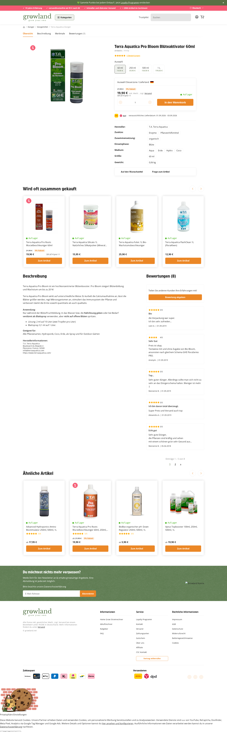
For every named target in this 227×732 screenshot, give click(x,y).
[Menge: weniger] (120, 102)
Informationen (107, 612)
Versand (148, 93)
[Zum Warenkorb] (202, 17)
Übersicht (28, 33)
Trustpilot (144, 17)
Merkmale (60, 33)
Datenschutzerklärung (11, 726)
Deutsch (196, 8)
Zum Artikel (44, 260)
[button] (127, 55)
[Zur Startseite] (37, 17)
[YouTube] (195, 677)
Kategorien (66, 17)
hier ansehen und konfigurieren (117, 723)
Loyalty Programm (130, 2)
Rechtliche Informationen (185, 612)
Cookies (175, 643)
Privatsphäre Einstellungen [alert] (13, 714)
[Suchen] (187, 17)
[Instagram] (201, 677)
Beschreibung (44, 33)
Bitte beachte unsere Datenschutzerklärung (44, 586)
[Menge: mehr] (150, 102)
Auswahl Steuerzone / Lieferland (133, 82)
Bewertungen (77, 33)
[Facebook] (189, 677)
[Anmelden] (196, 17)
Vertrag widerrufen (152, 658)
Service (140, 612)
